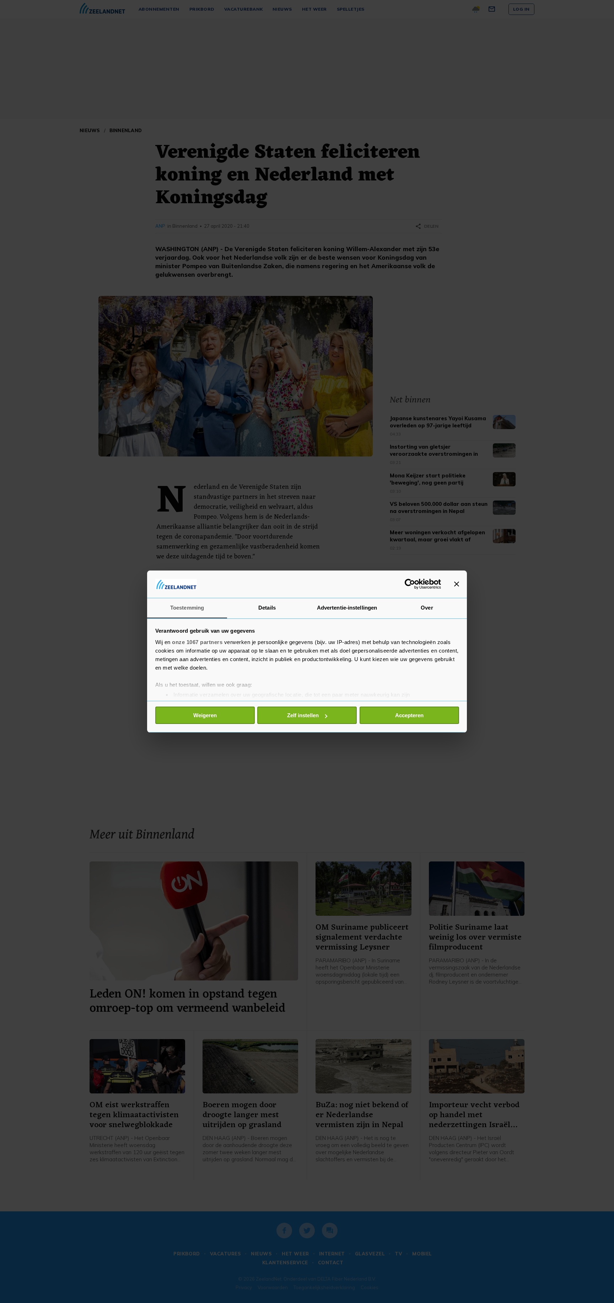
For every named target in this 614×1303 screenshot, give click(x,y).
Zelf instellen (303, 715)
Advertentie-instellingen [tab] (347, 608)
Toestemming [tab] (187, 608)
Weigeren (205, 715)
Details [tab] (267, 608)
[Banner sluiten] (456, 584)
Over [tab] (427, 608)
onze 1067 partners (197, 642)
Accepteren (409, 715)
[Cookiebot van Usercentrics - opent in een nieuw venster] (410, 584)
